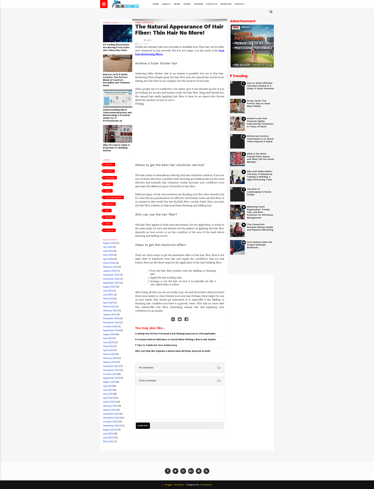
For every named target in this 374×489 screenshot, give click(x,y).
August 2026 (109, 243)
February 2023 (110, 405)
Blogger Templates (174, 484)
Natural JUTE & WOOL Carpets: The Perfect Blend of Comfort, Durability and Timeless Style (116, 80)
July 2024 (108, 338)
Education (109, 204)
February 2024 (110, 358)
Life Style (108, 171)
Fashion (198, 4)
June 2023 (108, 389)
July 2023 (108, 385)
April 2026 (108, 258)
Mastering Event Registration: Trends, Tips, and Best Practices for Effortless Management (260, 212)
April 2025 (108, 302)
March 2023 (109, 401)
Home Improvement (113, 197)
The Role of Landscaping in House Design (259, 192)
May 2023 (108, 393)
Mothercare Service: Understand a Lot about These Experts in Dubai (260, 139)
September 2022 (111, 425)
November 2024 (111, 322)
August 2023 (109, 381)
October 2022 (110, 421)
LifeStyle (211, 4)
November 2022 (111, 417)
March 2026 (109, 262)
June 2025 (108, 294)
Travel (187, 4)
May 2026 (108, 254)
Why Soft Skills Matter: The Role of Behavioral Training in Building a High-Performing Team (259, 175)
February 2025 (110, 310)
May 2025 (108, 298)
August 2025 (109, 286)
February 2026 (110, 266)
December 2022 (111, 413)
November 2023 (111, 370)
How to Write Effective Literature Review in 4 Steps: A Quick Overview (260, 86)
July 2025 (108, 290)
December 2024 (111, 318)
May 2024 (108, 346)
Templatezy (206, 484)
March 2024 (109, 354)
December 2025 (111, 274)
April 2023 (108, 397)
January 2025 (109, 314)
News (177, 4)
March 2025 (109, 306)
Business (108, 164)
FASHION (109, 217)
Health (107, 184)
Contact (240, 4)
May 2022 (108, 441)
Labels (166, 4)
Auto (107, 210)
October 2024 (110, 326)
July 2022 (108, 433)
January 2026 (109, 270)
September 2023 (111, 377)
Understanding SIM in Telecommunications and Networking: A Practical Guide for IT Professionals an (117, 115)
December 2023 (111, 366)
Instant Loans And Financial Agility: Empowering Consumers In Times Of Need (260, 122)
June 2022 (108, 437)
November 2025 (111, 278)
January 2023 (109, 409)
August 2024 (109, 334)
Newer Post (217, 427)
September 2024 (111, 330)
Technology (109, 178)
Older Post (142, 426)
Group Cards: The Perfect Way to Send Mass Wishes (258, 103)
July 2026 (108, 246)
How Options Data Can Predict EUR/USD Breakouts (259, 245)
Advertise (226, 4)
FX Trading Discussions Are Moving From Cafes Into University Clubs (116, 47)
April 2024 (108, 350)
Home (156, 4)
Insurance (109, 230)
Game (107, 224)
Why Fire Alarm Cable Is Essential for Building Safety (116, 148)
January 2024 (109, 362)
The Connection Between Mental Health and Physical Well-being (260, 227)
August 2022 (109, 429)
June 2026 (108, 250)
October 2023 (110, 373)
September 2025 (111, 282)
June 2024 (108, 342)
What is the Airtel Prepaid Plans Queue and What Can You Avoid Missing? (260, 157)
